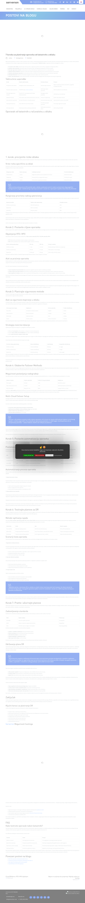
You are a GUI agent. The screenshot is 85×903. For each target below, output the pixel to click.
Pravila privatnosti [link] (58, 455)
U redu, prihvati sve (28, 455)
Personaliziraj (49, 455)
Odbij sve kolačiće (39, 455)
